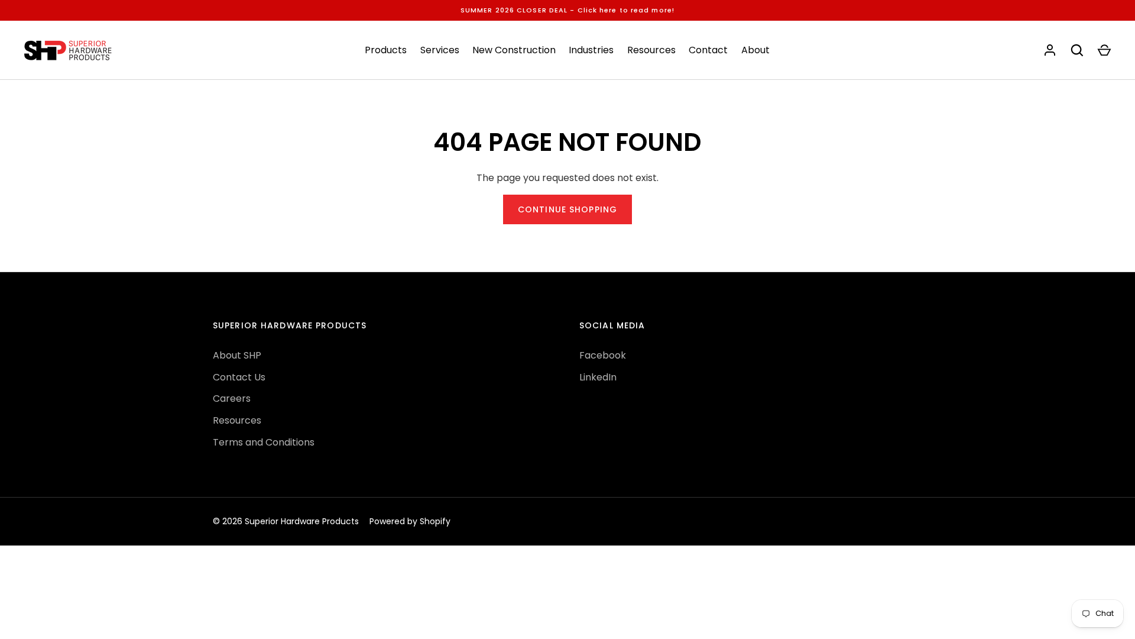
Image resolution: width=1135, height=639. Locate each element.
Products (386, 50)
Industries (591, 50)
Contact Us (239, 377)
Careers (232, 398)
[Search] (1077, 50)
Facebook (602, 355)
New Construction (514, 50)
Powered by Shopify (409, 521)
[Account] (1050, 50)
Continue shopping (567, 209)
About (755, 50)
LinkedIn (598, 377)
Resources (651, 50)
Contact (708, 50)
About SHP (237, 355)
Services (439, 50)
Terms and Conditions (263, 442)
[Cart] (1104, 50)
